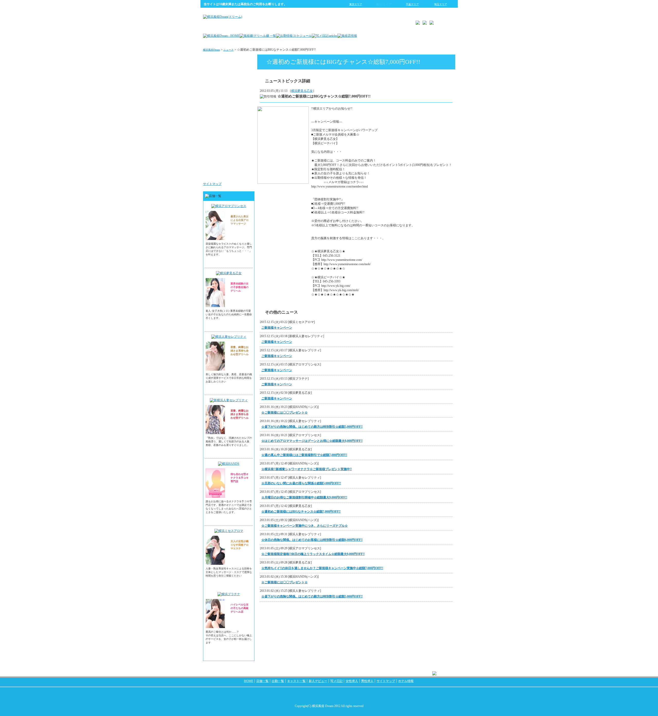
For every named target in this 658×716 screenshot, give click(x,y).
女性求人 (243, 142)
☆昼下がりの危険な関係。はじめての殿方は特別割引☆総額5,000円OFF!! (312, 426)
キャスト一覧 (296, 681)
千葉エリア (412, 4)
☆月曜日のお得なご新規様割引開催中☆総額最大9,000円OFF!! (304, 497)
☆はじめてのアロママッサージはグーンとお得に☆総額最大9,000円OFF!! (312, 441)
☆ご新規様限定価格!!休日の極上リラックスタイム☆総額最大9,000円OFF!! (313, 554)
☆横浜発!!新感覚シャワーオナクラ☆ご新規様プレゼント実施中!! (306, 469)
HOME (248, 681)
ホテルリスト (240, 111)
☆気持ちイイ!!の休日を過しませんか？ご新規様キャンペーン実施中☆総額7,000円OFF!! (322, 568)
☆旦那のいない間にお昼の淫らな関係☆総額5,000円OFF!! (301, 483)
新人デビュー (318, 681)
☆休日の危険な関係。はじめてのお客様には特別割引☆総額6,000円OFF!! (312, 540)
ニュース (228, 49)
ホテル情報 (406, 681)
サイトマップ (212, 184)
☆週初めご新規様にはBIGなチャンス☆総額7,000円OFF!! (301, 511)
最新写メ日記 (240, 81)
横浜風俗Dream (211, 49)
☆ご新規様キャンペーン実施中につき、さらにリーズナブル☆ (304, 525)
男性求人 (243, 173)
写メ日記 (336, 681)
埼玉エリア (440, 4)
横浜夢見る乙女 (302, 91)
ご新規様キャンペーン (276, 327)
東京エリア (355, 4)
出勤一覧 (278, 681)
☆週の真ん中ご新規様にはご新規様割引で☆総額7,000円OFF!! (304, 455)
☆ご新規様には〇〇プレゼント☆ (284, 412)
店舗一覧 (262, 681)
